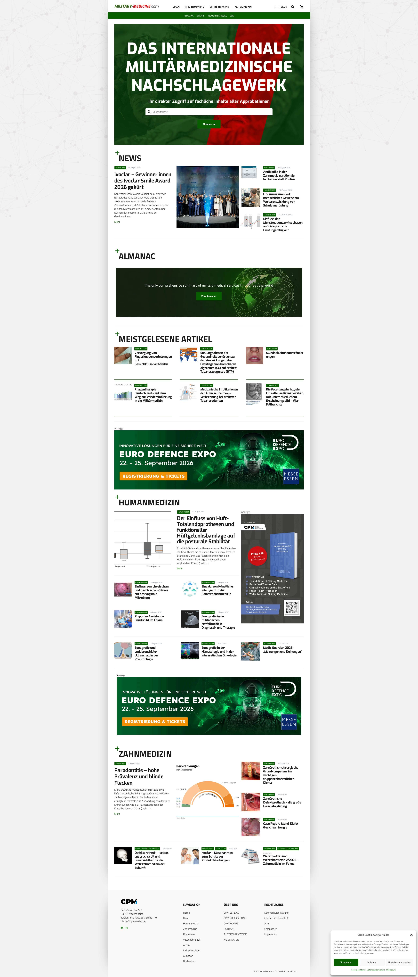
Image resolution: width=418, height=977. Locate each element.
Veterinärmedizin (192, 940)
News (186, 918)
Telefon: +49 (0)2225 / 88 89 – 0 (139, 917)
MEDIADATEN (231, 940)
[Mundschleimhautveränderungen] (254, 355)
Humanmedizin (191, 923)
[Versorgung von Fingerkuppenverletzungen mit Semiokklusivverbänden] (123, 355)
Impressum (391, 969)
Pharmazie (189, 934)
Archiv (186, 945)
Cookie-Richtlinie (358, 969)
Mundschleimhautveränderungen (284, 355)
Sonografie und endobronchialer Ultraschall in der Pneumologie (146, 653)
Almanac (188, 956)
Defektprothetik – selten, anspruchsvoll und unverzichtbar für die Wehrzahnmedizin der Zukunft (152, 860)
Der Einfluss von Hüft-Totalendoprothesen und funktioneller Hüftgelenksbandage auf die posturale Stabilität (206, 530)
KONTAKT (229, 929)
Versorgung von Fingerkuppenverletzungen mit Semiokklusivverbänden (153, 358)
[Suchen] (149, 112)
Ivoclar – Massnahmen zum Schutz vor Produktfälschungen (217, 856)
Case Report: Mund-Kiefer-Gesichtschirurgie (281, 825)
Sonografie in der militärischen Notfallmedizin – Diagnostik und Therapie (218, 622)
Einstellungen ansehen (399, 962)
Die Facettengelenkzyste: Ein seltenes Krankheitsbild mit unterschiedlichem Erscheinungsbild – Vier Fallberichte (284, 396)
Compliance (270, 929)
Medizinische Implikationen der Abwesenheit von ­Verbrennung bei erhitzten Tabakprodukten (219, 395)
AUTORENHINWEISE (235, 934)
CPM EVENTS (231, 923)
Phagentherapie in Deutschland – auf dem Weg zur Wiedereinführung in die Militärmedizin (153, 395)
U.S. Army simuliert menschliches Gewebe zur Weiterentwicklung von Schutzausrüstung (281, 199)
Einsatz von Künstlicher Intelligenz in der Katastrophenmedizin (218, 590)
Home (186, 913)
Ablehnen (372, 962)
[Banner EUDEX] (209, 488)
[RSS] (127, 928)
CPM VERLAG (231, 913)
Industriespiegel (191, 950)
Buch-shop (189, 961)
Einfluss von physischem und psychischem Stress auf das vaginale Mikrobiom (152, 592)
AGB (266, 923)
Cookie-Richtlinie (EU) (276, 918)
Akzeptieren (346, 962)
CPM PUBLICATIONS (235, 918)
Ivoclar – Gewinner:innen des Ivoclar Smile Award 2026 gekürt (142, 180)
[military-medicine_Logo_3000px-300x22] (136, 6)
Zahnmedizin (190, 929)
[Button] (302, 6)
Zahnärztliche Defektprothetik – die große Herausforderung (282, 802)
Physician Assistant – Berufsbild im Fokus (149, 618)
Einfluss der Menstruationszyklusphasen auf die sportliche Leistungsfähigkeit (282, 224)
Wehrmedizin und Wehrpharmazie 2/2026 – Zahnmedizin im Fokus (281, 860)
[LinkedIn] (122, 928)
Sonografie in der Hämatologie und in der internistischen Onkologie (219, 651)
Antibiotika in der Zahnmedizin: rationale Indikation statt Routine (279, 175)
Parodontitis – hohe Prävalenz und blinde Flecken (138, 776)
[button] (411, 934)
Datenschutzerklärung (376, 969)
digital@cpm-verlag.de (133, 921)
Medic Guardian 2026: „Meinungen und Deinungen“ (282, 650)
